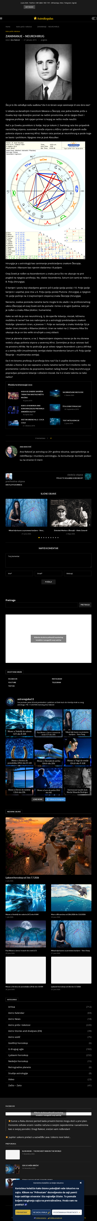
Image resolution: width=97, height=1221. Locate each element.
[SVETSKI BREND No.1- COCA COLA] (13, 422)
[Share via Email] (63, 438)
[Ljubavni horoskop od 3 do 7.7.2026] (48, 846)
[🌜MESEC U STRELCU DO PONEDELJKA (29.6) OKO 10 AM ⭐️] (19, 752)
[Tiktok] (55, 11)
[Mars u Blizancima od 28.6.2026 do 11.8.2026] (71, 897)
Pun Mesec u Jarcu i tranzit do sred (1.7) (21, 951)
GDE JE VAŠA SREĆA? (30, 1165)
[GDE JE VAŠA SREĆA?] (13, 1169)
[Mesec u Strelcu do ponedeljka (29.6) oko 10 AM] (26, 970)
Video (49, 1079)
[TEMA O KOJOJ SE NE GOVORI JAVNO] (13, 1183)
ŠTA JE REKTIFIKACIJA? (72, 406)
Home (8, 27)
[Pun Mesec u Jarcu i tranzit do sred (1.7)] (26, 933)
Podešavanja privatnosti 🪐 (67, 1212)
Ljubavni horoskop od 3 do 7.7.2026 (22, 877)
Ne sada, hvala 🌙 (41, 1212)
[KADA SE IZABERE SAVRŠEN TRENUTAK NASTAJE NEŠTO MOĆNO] (13, 395)
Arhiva (49, 1006)
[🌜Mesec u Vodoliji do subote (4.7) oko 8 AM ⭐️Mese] (19, 723)
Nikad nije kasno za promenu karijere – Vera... (26, 530)
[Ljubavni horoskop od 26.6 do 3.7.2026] (71, 970)
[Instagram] (45, 11)
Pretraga (10, 600)
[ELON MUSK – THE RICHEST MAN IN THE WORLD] (13, 1154)
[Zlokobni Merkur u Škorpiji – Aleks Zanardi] (70, 513)
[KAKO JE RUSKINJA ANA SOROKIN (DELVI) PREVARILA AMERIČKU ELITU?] (13, 409)
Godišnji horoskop (49, 1043)
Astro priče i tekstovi (24, 27)
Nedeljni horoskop (49, 1061)
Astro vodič (49, 1037)
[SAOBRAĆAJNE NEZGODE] (55, 393)
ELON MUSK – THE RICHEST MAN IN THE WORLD (41, 1151)
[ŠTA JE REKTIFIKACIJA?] (55, 407)
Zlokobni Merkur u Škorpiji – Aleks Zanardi (70, 530)
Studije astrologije (49, 1073)
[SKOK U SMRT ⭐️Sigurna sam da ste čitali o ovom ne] (77, 781)
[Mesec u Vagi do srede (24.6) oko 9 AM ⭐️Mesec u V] (77, 752)
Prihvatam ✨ (22, 1212)
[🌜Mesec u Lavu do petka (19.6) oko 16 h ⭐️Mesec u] (48, 781)
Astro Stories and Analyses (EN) (49, 1030)
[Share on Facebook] (55, 438)
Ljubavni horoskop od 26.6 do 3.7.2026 (66, 987)
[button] (80, 1183)
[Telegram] (51, 11)
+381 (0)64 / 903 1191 (42, 3)
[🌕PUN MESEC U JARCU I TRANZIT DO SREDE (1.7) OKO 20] (48, 723)
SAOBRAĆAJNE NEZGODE (73, 392)
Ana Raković (15, 40)
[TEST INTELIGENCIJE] (55, 421)
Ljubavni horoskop (49, 1055)
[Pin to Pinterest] (60, 438)
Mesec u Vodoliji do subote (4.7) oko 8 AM (22, 914)
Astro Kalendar (49, 1012)
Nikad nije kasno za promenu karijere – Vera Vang (70, 951)
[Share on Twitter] (58, 438)
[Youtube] (48, 11)
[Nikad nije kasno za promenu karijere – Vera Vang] (26, 513)
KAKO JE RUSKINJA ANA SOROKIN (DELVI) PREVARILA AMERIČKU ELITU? (32, 409)
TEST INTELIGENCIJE (71, 420)
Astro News (49, 1018)
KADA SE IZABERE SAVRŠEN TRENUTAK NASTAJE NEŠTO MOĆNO (32, 394)
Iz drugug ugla (49, 1049)
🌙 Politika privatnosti (54, 1218)
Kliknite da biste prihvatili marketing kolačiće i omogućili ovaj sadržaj (48, 638)
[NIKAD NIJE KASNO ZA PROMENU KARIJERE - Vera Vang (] (77, 723)
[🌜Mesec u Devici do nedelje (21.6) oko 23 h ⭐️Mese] (19, 781)
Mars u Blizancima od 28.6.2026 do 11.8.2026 (68, 914)
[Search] (89, 18)
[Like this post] (52, 438)
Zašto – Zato (49, 1085)
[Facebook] (41, 11)
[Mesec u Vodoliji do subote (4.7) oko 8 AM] (26, 897)
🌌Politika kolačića (40, 1218)
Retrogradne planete (49, 1067)
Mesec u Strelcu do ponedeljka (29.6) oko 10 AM (24, 987)
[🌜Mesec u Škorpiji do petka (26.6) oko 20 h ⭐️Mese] (48, 752)
